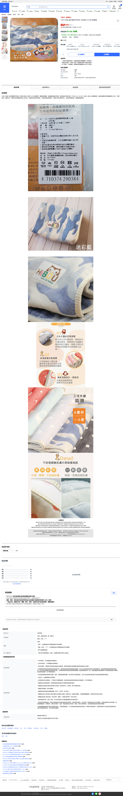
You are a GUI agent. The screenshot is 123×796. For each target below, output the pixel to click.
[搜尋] (108, 7)
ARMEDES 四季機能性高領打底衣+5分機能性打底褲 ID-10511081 (18, 767)
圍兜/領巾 (30, 728)
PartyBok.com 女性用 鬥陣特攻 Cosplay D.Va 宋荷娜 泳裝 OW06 (17, 763)
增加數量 (67, 55)
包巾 (21, 728)
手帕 (25, 728)
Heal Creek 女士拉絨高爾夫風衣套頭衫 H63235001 (14, 754)
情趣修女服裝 (6, 760)
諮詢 (114, 593)
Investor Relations (13, 779)
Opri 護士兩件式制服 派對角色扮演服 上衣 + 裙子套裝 (15, 750)
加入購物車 (81, 54)
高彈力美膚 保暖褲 (7, 748)
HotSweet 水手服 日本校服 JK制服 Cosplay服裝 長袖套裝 (16, 758)
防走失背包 (36, 728)
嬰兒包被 (16, 728)
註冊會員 (111, 1)
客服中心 (115, 1)
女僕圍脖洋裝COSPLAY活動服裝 (10, 746)
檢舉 (112, 619)
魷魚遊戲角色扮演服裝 (8, 773)
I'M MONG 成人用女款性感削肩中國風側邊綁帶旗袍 (14, 765)
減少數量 (67, 53)
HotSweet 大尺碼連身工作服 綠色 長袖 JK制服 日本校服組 (16, 752)
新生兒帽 (4, 728)
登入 (107, 1)
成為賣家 (120, 1)
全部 (29, 7)
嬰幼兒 (14, 14)
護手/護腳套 (10, 728)
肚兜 (6, 736)
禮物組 (45, 728)
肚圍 (22, 14)
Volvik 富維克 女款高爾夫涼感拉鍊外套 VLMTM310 (14, 771)
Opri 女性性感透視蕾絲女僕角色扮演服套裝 (12, 756)
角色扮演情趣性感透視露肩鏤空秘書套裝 (12, 744)
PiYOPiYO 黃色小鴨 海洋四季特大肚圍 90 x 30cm (14, 769)
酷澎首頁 (4, 14)
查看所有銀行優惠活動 (72, 49)
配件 (19, 14)
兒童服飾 (9, 14)
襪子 (42, 728)
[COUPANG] (34, 787)
